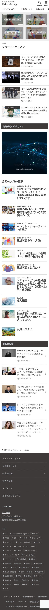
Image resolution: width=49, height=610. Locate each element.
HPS (36, 534)
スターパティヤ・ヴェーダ (25, 546)
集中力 (26, 584)
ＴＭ (6, 589)
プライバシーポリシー (12, 516)
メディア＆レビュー (10, 9)
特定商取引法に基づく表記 (14, 520)
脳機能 (28, 576)
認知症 (26, 580)
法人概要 (6, 513)
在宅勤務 (39, 563)
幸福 (14, 568)
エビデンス (7, 488)
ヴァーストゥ (10, 559)
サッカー (8, 546)
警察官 (36, 580)
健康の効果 (40, 9)
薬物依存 (8, 580)
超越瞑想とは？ (26, 9)
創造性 (18, 563)
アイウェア (36, 538)
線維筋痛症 (9, 576)
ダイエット (31, 551)
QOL (15, 538)
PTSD (7, 538)
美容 (19, 576)
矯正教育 (40, 572)
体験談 (33, 559)
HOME (6, 450)
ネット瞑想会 (29, 555)
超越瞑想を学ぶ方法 (11, 496)
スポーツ (19, 551)
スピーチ (8, 551)
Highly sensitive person (20, 534)
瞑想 (30, 572)
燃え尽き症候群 (10, 572)
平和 (6, 568)
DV (6, 534)
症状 (22, 572)
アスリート (9, 542)
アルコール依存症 (24, 542)
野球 (17, 584)
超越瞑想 (8, 584)
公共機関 (8, 563)
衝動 (17, 580)
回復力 (28, 563)
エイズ (37, 542)
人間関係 (22, 559)
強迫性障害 (25, 568)
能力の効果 (7, 481)
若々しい (39, 576)
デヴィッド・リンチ (12, 555)
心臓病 (36, 568)
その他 (24, 538)
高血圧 (36, 584)
